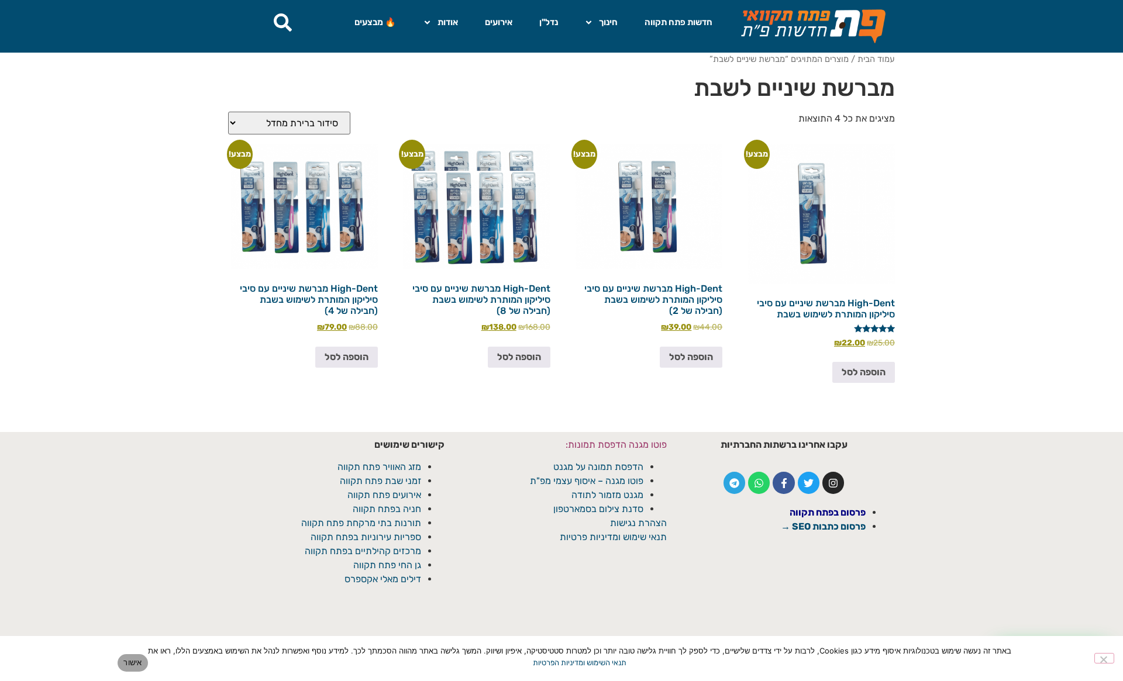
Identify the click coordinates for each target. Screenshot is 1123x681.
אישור (132, 662)
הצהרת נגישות (638, 522)
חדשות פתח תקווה (678, 22)
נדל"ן (548, 22)
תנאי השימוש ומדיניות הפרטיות (579, 662)
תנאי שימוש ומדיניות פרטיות (613, 536)
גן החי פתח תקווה (387, 565)
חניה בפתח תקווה (387, 508)
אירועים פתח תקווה (384, 494)
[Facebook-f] (783, 482)
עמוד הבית (876, 59)
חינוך (608, 22)
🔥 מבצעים (375, 22)
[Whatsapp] (759, 482)
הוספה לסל (864, 372)
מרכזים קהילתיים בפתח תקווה (363, 550)
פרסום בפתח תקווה (828, 512)
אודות (448, 22)
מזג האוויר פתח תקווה (379, 466)
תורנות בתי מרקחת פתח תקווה (361, 522)
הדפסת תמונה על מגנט (598, 466)
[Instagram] (833, 482)
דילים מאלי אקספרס (383, 579)
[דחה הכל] (1104, 658)
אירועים (498, 22)
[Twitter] (808, 482)
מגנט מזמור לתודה (606, 494)
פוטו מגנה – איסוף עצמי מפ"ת (586, 480)
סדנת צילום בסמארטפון (598, 508)
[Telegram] (734, 482)
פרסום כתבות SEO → (823, 526)
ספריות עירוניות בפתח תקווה (366, 536)
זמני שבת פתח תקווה (380, 480)
